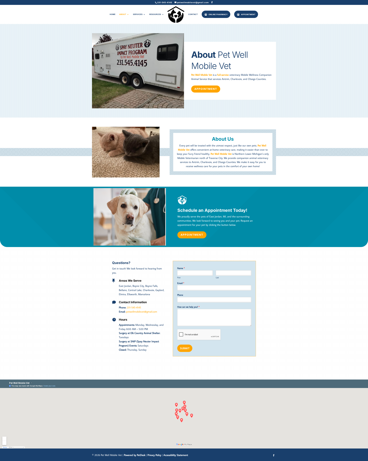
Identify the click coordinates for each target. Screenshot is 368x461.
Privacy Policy (154, 455)
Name (181, 268)
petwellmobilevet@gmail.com (141, 311)
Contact (193, 14)
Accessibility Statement (175, 455)
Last (217, 277)
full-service (223, 74)
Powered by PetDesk (134, 455)
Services (138, 14)
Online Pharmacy (218, 14)
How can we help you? (188, 306)
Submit (185, 348)
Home (112, 14)
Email (180, 283)
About (122, 14)
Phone (180, 294)
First (178, 277)
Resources (155, 14)
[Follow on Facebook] (273, 455)
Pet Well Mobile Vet (201, 74)
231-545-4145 (164, 2)
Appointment (248, 14)
